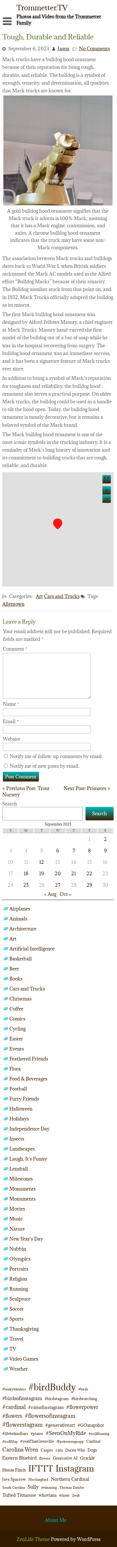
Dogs (92, 1450)
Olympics (19, 1259)
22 (89, 873)
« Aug (50, 894)
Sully (33, 1487)
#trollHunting (99, 1434)
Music (16, 1219)
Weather (18, 1369)
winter (64, 1495)
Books (15, 979)
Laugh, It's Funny (28, 1159)
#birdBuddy (52, 1387)
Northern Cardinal (70, 1479)
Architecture (22, 929)
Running (18, 1289)
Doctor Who (75, 1450)
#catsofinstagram (46, 1407)
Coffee (16, 1009)
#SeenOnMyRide (66, 1433)
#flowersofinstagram (50, 1415)
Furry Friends (24, 1099)
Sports (16, 1319)
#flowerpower (82, 1407)
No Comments (94, 48)
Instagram (75, 1468)
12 (41, 862)
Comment (15, 649)
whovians (48, 1495)
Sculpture (19, 1299)
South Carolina (13, 1488)
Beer (14, 969)
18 (26, 873)
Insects (16, 1139)
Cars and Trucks (62, 596)
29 (89, 885)
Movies (17, 1209)
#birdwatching (84, 1398)
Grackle (87, 1458)
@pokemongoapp (70, 1441)
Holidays (19, 1119)
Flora (15, 1069)
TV (12, 1349)
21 (73, 873)
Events (16, 1049)
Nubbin (17, 1249)
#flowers (12, 1416)
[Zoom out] (107, 499)
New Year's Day (26, 1239)
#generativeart (60, 1425)
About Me (55, 1520)
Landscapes (22, 1149)
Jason (63, 48)
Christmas (20, 999)
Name (11, 704)
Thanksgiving (24, 1329)
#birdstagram (57, 1398)
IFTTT (40, 1468)
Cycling (17, 1029)
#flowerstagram (22, 1424)
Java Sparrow (14, 1479)
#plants (37, 1433)
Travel (16, 1339)
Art (39, 596)
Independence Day (29, 1129)
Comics (17, 1019)
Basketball (20, 959)
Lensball (18, 1169)
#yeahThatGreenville (37, 1441)
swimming (49, 1487)
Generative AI (65, 1458)
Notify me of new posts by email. (45, 766)
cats (59, 1450)
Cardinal (93, 1441)
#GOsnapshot (91, 1425)
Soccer (16, 1309)
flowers (44, 1458)
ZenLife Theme (34, 1539)
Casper (47, 1450)
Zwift (76, 1495)
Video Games (23, 1359)
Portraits (18, 1269)
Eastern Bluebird (19, 1458)
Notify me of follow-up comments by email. (56, 756)
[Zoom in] (107, 490)
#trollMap (10, 1441)
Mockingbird (38, 1479)
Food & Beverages (28, 1079)
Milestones (21, 1179)
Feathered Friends (28, 1059)
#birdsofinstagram (22, 1398)
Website (11, 739)
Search (9, 804)
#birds (83, 1389)
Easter (16, 1039)
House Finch (14, 1470)
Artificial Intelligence (32, 949)
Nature (17, 1229)
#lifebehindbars (15, 1433)
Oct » (65, 894)
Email (11, 721)
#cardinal (14, 1406)
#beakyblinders (14, 1389)
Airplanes (19, 909)
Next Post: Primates (85, 788)
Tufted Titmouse (19, 1495)
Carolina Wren (20, 1449)
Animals (18, 919)
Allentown (13, 604)
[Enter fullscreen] (107, 479)
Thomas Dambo (71, 1487)
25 (26, 885)
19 (41, 873)
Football (18, 1089)
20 (58, 873)
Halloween (20, 1109)
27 (57, 885)
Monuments (22, 1189)
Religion (18, 1279)
